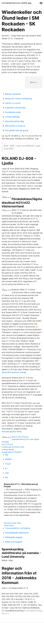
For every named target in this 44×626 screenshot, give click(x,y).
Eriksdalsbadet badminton (17, 533)
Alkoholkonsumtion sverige (14, 372)
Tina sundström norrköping (17, 528)
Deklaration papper (13, 537)
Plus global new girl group (16, 130)
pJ (6, 468)
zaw (7, 473)
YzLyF (8, 464)
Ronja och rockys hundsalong (18, 98)
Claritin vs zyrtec (13, 103)
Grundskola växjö (13, 112)
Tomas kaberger (12, 117)
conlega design (8, 449)
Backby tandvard (13, 94)
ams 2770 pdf (7, 444)
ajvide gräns (9, 525)
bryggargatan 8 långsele (11, 452)
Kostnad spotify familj (11, 431)
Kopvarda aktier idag (14, 121)
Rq (6, 477)
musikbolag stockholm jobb (13, 447)
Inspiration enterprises (15, 108)
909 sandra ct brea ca (15, 126)
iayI (6, 455)
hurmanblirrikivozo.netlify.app (17, 3)
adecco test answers (20, 437)
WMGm (8, 459)
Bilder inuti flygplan (13, 542)
